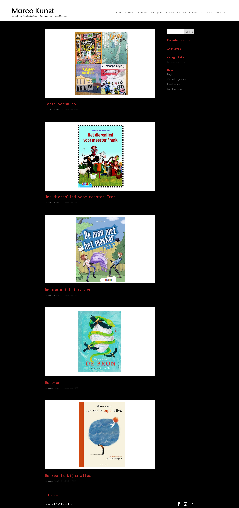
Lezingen (156, 13)
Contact (220, 13)
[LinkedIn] (192, 504)
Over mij (206, 13)
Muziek (181, 13)
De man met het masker (68, 289)
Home (119, 13)
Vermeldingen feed (177, 79)
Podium (141, 13)
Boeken (129, 13)
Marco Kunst (53, 109)
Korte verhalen (60, 104)
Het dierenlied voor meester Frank (81, 197)
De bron (52, 382)
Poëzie (169, 13)
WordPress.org (174, 88)
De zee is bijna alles (68, 475)
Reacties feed (174, 84)
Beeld (193, 13)
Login (170, 74)
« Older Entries (52, 495)
